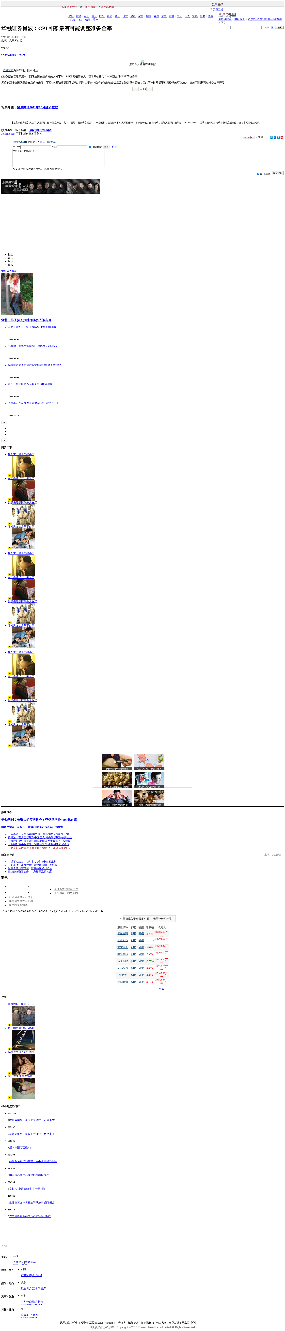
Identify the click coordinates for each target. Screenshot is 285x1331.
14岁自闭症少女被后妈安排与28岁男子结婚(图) (35, 365)
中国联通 (122, 982)
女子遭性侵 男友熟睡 (20, 1076)
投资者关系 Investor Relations (97, 1322)
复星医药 (122, 933)
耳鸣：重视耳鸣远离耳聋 (117, 805)
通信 (23, 1315)
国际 (21, 1262)
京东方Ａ (122, 947)
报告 (40, 1301)
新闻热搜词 (8, 854)
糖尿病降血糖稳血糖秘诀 (117, 769)
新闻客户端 (107, 7)
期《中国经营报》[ (20, 1147)
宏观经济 (26, 1275)
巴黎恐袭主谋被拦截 (20, 865)
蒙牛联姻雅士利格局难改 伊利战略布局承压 (43, 844)
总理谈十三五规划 (45, 861)
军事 (195, 16)
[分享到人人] (275, 137)
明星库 (42, 1288)
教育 (171, 16)
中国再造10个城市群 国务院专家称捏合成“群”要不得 (38, 834)
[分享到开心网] (282, 137)
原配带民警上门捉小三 (21, 454)
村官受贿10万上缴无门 (21, 478)
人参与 (5, 55)
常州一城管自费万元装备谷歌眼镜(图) (30, 384)
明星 (23, 1288)
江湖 (34, 1288)
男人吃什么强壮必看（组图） (117, 787)
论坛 (72, 19)
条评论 (12, 55)
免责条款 (161, 1322)
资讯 (71, 16)
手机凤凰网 (89, 7)
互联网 (34, 1315)
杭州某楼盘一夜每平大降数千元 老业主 (32, 1120)
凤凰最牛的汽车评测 (21, 901)
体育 (94, 16)
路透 (49, 130)
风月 (29, 1288)
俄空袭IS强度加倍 (18, 871)
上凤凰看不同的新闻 (66, 893)
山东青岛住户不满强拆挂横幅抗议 (29, 1175)
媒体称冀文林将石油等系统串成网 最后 (32, 1202)
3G (28, 1315)
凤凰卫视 (218, 9)
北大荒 (123, 975)
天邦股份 (122, 968)
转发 (23, 55)
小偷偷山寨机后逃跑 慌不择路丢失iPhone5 (32, 346)
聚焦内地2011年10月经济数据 (265, 19)
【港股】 (13, 841)
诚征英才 (133, 1322)
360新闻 (276, 854)
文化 (179, 16)
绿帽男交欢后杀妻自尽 (21, 526)
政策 (37, 130)
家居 (140, 16)
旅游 (156, 16)
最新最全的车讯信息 (21, 897)
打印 (18, 55)
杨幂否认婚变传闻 (18, 868)
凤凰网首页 (70, 7)
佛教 (88, 19)
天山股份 (122, 940)
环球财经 (37, 1275)
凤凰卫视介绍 (189, 1322)
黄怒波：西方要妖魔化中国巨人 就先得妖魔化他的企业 (40, 837)
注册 (214, 4)
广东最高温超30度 (41, 871)
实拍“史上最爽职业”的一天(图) (27, 1188)
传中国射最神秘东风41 (21, 1028)
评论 (29, 1301)
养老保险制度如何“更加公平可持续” (30, 1216)
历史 (187, 16)
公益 (80, 19)
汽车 (125, 16)
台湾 (27, 1262)
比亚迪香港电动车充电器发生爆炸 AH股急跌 (44, 841)
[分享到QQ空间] (271, 137)
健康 (109, 16)
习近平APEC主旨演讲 (20, 861)
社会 (33, 1262)
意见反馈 (174, 1322)
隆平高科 (122, 954)
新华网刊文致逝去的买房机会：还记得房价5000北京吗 (39, 820)
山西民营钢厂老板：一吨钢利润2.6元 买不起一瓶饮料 (32, 827)
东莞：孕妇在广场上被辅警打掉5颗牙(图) (32, 327)
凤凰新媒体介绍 (69, 1322)
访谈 (34, 1301)
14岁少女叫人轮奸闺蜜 (21, 1052)
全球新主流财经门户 (66, 889)
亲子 (117, 16)
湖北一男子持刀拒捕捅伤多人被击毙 (26, 320)
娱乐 (86, 16)
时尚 (102, 16)
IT (40, 1315)
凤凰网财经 (225, 19)
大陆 (15, 1262)
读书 (164, 16)
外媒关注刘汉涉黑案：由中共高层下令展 (33, 1161)
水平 (43, 130)
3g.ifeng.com (8, 133)
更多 (161, 989)
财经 (78, 16)
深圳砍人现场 (9, 270)
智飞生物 (122, 961)
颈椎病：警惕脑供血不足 (149, 787)
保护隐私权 (147, 1322)
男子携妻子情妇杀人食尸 (22, 502)
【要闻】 (13, 844)
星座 (95, 19)
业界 (23, 1301)
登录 (220, 4)
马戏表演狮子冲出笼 (45, 865)
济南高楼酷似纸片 (41, 868)
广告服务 (120, 1322)
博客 (210, 16)
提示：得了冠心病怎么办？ (149, 769)
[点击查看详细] (142, 61)
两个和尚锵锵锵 (18, 905)
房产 (133, 16)
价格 (31, 130)
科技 (148, 16)
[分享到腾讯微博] (278, 137)
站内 (267, 27)
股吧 (133, 933)
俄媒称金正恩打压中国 (21, 1003)
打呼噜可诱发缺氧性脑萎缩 (149, 805)
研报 (141, 933)
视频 (202, 16)
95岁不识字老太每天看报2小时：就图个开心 (33, 403)
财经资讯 (239, 19)
